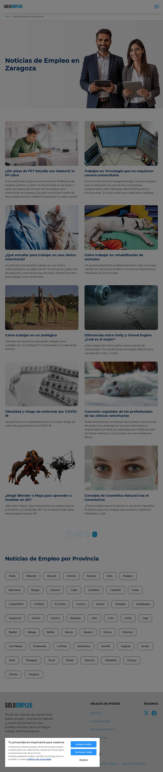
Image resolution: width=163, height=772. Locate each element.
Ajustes (83, 759)
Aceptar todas (83, 744)
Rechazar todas (83, 752)
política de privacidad (39, 759)
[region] (52, 752)
